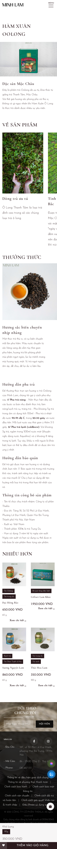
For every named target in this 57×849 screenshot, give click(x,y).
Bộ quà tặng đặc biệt (41, 591)
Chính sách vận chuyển (17, 795)
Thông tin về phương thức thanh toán (28, 782)
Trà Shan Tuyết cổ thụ (13, 662)
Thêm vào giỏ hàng (32, 845)
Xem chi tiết (17, 620)
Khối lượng (8, 827)
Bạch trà (7, 656)
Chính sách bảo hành (15, 786)
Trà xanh (35, 662)
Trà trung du (9, 597)
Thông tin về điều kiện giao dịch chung (27, 777)
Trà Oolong (8, 591)
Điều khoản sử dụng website (37, 805)
